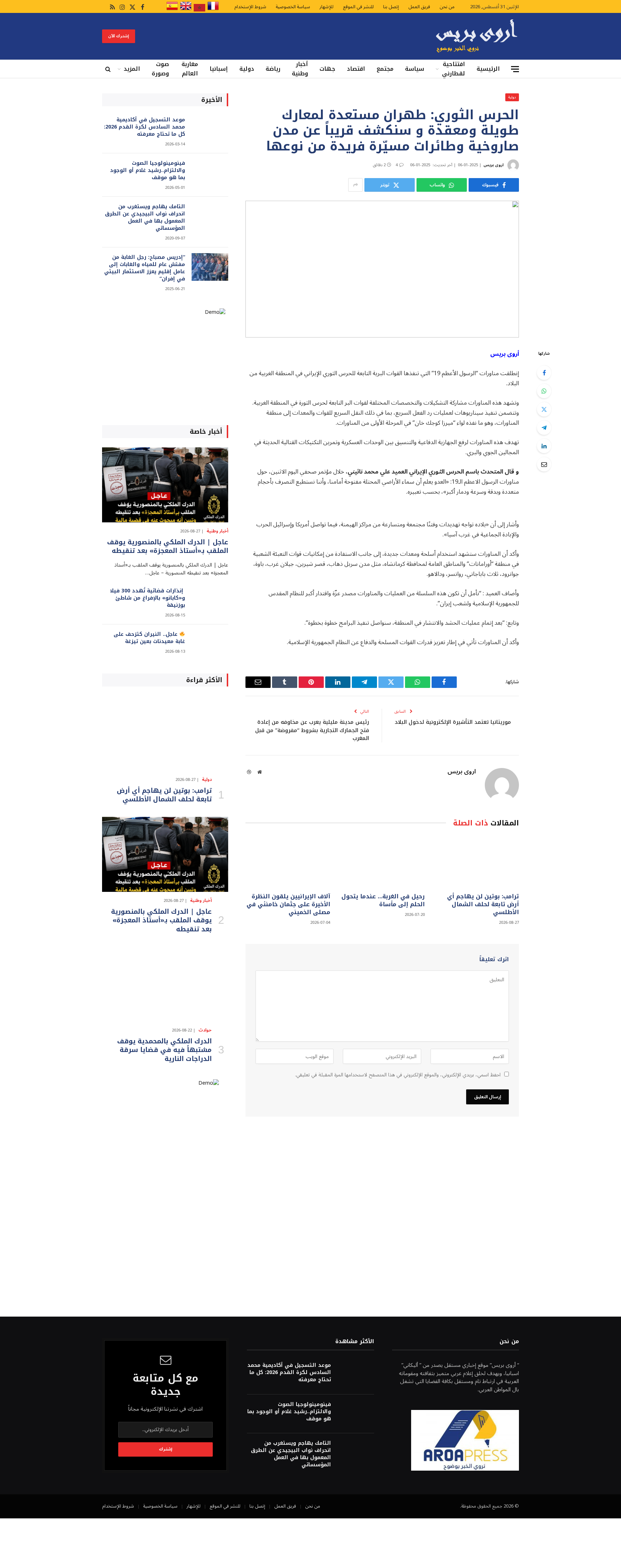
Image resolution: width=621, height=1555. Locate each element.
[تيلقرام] (544, 427)
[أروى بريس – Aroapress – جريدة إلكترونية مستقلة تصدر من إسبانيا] (476, 36)
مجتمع (385, 68)
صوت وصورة (160, 69)
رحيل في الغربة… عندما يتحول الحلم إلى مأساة (382, 900)
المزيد (132, 68)
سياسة (414, 68)
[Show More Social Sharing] (355, 185)
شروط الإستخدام (250, 7)
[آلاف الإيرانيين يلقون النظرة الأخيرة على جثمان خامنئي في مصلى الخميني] (287, 862)
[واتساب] (544, 391)
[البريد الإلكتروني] (544, 464)
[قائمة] (515, 69)
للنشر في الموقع (358, 7)
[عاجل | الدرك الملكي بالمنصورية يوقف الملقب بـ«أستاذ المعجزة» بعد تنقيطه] (165, 484)
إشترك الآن (118, 36)
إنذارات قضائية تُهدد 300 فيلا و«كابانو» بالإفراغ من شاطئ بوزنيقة (147, 598)
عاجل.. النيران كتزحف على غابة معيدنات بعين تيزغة (149, 638)
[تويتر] (544, 409)
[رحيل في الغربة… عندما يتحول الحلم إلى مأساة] (382, 862)
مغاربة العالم (189, 69)
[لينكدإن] (544, 446)
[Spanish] (172, 10)
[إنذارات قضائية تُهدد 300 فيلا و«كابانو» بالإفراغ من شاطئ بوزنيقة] (210, 600)
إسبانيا (219, 68)
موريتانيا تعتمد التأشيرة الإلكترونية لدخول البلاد (453, 722)
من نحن (447, 7)
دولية (246, 68)
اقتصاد (356, 68)
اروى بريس (493, 165)
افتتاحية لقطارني (453, 69)
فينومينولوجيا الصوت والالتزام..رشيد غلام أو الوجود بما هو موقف (147, 170)
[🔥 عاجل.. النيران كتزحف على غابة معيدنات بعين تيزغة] (210, 644)
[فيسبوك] (544, 373)
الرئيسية (488, 68)
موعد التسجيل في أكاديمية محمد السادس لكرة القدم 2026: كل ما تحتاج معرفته (144, 127)
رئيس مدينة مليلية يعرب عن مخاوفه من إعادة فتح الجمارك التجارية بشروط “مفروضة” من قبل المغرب (312, 730)
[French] (213, 10)
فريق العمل (419, 7)
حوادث (205, 1030)
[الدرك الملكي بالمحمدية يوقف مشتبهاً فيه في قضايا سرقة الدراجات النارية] (165, 983)
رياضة (273, 68)
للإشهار (326, 7)
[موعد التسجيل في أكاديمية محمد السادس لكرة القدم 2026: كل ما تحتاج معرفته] (210, 129)
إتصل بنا (391, 7)
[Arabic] (199, 10)
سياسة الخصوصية (293, 7)
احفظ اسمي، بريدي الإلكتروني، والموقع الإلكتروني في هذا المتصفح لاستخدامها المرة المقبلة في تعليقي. (398, 1075)
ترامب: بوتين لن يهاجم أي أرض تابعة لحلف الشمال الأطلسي (483, 904)
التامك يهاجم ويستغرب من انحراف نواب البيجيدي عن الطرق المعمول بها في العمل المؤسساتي (145, 217)
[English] (186, 10)
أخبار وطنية (300, 69)
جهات (327, 68)
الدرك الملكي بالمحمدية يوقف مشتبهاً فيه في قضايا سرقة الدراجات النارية (164, 1050)
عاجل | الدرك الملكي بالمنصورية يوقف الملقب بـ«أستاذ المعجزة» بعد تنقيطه (167, 546)
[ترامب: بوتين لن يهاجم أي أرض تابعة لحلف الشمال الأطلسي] (476, 862)
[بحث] (108, 69)
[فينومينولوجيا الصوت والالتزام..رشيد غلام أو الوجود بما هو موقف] (210, 173)
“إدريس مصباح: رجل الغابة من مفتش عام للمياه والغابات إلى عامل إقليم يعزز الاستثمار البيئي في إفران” (144, 268)
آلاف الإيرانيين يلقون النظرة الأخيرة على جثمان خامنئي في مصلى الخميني (288, 904)
